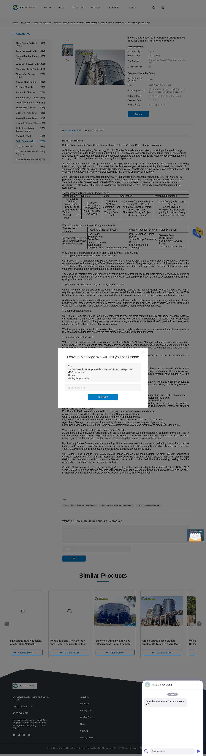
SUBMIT (103, 396)
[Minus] (198, 685)
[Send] (198, 751)
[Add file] (146, 751)
